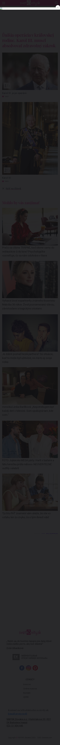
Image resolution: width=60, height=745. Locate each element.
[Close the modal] (58, 7)
